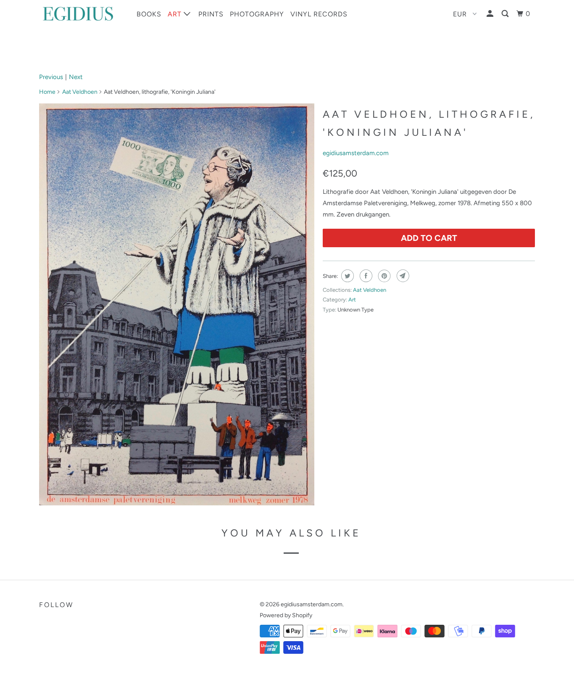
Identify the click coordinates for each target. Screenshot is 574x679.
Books (149, 14)
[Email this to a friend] (402, 275)
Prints (211, 14)
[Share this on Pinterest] (383, 275)
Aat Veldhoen (79, 91)
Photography (257, 14)
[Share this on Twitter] (346, 275)
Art (176, 14)
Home (47, 91)
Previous (51, 77)
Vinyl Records (319, 14)
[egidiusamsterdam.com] (82, 13)
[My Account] (491, 14)
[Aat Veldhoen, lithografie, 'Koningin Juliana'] (176, 304)
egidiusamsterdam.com (356, 153)
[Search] (506, 14)
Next (76, 77)
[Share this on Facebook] (365, 275)
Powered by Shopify (286, 615)
